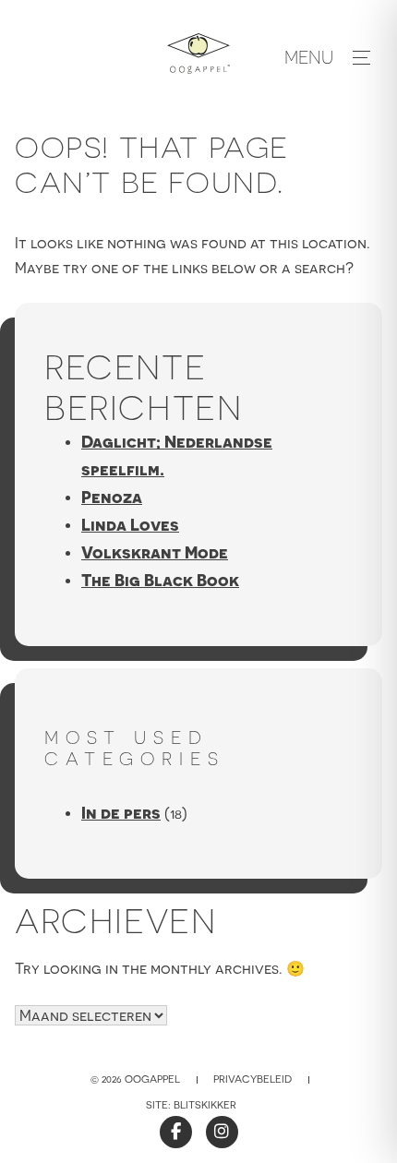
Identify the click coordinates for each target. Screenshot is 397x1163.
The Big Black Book (160, 580)
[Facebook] (176, 1132)
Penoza (111, 497)
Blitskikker (205, 1104)
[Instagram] (222, 1132)
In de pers (121, 812)
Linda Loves (130, 524)
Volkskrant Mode (154, 552)
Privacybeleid (252, 1079)
